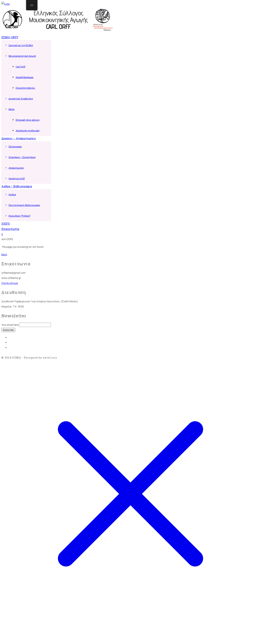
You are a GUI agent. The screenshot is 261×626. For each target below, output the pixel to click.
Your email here (10, 324)
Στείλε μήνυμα (9, 283)
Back (4, 254)
